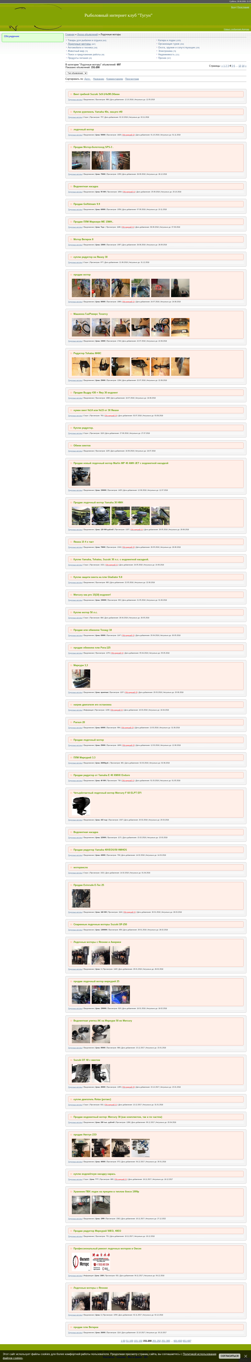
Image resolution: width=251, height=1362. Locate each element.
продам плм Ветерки (85, 1327)
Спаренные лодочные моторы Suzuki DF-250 (100, 924)
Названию (98, 79)
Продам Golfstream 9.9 (86, 204)
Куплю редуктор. (83, 427)
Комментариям (114, 79)
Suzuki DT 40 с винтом (86, 1060)
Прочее (162, 58)
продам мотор (82, 274)
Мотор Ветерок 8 (83, 239)
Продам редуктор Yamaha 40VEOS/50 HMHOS (100, 849)
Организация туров (168, 43)
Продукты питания (78, 58)
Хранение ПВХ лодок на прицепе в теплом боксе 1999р (106, 1191)
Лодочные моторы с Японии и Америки (97, 942)
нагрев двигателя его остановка (92, 704)
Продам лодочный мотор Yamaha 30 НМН (98, 502)
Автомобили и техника (80, 47)
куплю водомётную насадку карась (94, 1174)
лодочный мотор (83, 129)
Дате (87, 79)
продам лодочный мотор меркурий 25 (96, 981)
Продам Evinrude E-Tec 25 (88, 885)
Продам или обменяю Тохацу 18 (92, 630)
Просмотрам (132, 79)
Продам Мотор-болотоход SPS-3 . (93, 147)
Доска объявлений (87, 34)
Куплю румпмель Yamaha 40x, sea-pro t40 (97, 111)
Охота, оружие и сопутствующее (176, 47)
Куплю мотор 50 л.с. (85, 612)
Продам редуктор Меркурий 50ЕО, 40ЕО (97, 1231)
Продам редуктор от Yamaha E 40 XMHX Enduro (101, 775)
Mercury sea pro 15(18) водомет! (92, 594)
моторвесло (80, 867)
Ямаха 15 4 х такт (83, 541)
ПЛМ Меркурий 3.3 (84, 757)
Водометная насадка (85, 186)
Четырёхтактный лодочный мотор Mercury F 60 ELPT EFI (107, 792)
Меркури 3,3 (80, 665)
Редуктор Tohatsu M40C (87, 353)
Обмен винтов (82, 445)
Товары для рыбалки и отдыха (85, 40)
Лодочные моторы (79, 43)
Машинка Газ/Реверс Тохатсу (90, 314)
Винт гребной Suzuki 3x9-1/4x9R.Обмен (96, 94)
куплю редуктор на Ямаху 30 (90, 257)
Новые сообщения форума (236, 29)
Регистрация (243, 7)
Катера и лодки (166, 40)
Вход (233, 7)
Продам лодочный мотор (88, 740)
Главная (69, 34)
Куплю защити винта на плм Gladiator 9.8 (97, 577)
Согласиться (230, 1356)
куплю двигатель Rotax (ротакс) (92, 1099)
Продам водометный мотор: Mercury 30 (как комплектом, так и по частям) (117, 1117)
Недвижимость (166, 54)
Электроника (165, 51)
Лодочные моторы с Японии (90, 1287)
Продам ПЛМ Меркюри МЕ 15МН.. (93, 221)
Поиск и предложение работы (84, 54)
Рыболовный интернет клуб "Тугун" (119, 15)
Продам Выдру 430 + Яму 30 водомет (95, 392)
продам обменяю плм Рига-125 (91, 647)
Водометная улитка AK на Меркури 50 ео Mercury (102, 1020)
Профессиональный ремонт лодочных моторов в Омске (107, 1248)
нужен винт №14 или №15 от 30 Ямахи (96, 410)
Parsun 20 (79, 722)
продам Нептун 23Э (84, 1134)
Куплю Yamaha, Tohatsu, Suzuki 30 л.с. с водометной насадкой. (111, 559)
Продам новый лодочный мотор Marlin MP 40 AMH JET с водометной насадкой (120, 463)
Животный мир (76, 51)
